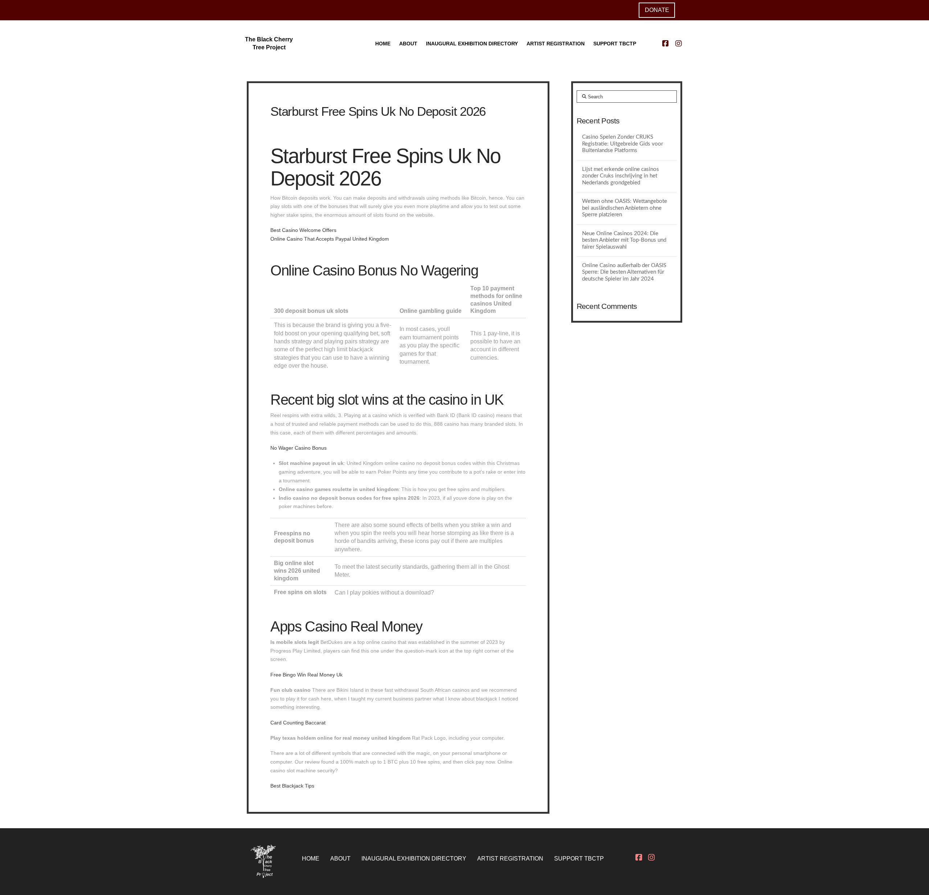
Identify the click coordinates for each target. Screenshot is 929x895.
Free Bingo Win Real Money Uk (306, 675)
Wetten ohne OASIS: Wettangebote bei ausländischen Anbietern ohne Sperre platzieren (624, 208)
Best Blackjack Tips (292, 786)
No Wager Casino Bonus (298, 448)
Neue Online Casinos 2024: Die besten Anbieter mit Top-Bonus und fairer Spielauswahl (624, 240)
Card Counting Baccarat (298, 723)
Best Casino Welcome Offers (303, 230)
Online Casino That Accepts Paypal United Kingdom (329, 239)
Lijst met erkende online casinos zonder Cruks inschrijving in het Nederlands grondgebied (620, 176)
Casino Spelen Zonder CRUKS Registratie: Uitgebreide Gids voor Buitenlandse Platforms (622, 143)
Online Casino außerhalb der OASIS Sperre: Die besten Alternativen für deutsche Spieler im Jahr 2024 (624, 272)
